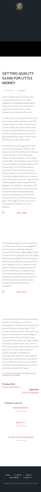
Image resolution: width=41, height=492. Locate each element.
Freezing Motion (20, 408)
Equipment (14, 477)
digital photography (14, 373)
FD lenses (26, 373)
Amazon (6, 185)
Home (7, 475)
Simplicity (20, 422)
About (29, 475)
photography (15, 375)
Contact (27, 477)
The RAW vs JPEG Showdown (20, 437)
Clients (18, 475)
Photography (21, 90)
